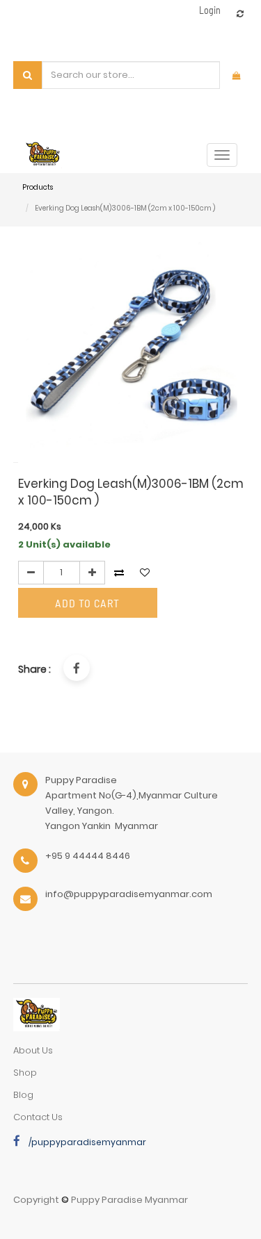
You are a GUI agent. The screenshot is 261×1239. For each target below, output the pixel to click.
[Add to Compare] (240, 13)
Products (37, 187)
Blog (23, 1094)
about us (33, 1050)
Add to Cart (87, 602)
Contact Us (38, 1117)
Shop (25, 1072)
